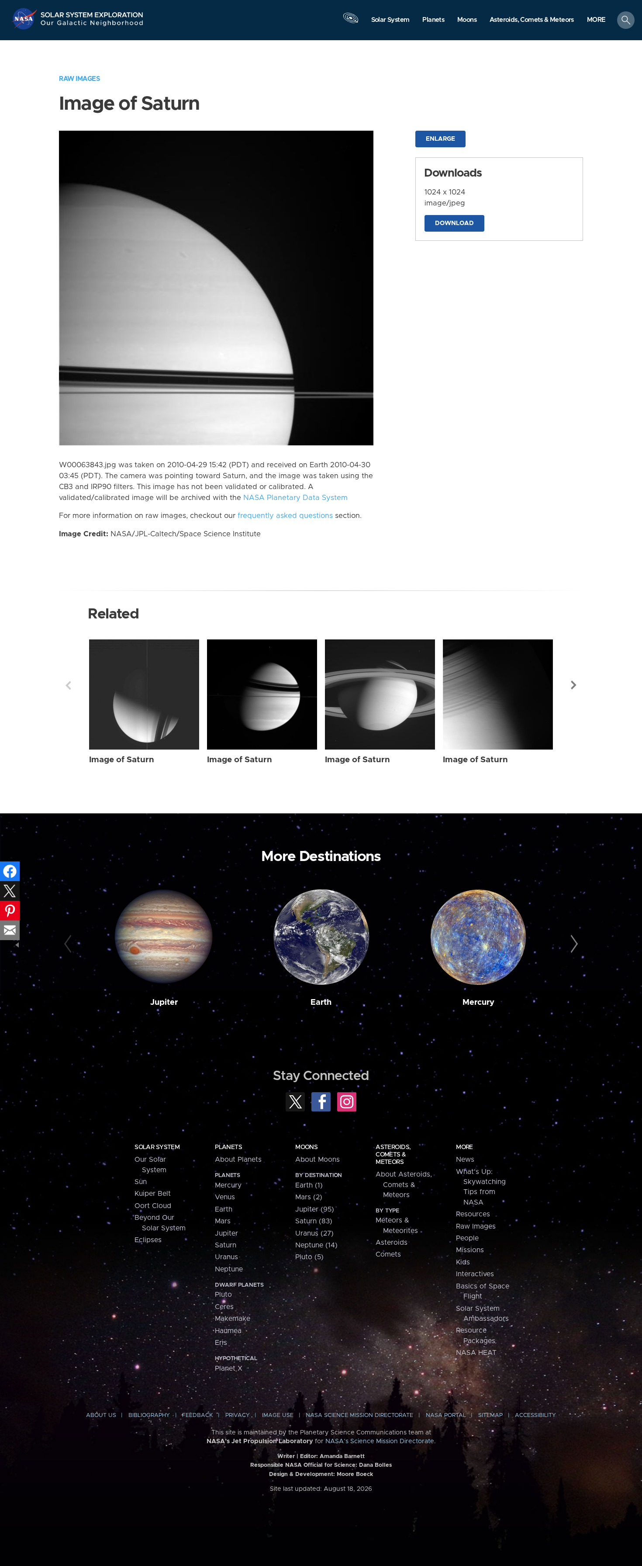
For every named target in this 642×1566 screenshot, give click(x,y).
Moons (306, 1147)
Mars (223, 1221)
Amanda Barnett (342, 1456)
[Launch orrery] (350, 22)
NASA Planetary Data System (295, 497)
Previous (68, 685)
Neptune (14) (316, 1245)
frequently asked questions (285, 515)
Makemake (232, 1318)
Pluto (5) (309, 1256)
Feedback (197, 1415)
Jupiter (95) (314, 1209)
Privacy (237, 1415)
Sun (141, 1181)
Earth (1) (309, 1185)
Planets (228, 1147)
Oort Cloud (153, 1205)
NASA (25, 18)
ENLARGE (440, 139)
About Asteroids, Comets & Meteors (404, 1184)
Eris (221, 1342)
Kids (463, 1262)
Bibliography (149, 1415)
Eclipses (148, 1239)
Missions (470, 1250)
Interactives (475, 1274)
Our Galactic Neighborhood (92, 25)
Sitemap (490, 1415)
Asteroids (391, 1242)
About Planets (238, 1159)
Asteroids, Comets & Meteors (393, 1154)
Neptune (229, 1269)
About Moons (317, 1159)
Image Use (277, 1415)
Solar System (157, 1147)
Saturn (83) (313, 1221)
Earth (321, 1002)
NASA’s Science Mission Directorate (379, 1441)
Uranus (226, 1256)
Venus (225, 1197)
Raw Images (79, 79)
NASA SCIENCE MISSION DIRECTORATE (359, 1415)
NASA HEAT (476, 1352)
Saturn (225, 1245)
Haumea (228, 1330)
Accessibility (535, 1415)
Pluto (223, 1294)
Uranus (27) (314, 1233)
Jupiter (164, 1002)
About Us (101, 1415)
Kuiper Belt (153, 1193)
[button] (596, 20)
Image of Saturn (121, 760)
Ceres (224, 1306)
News (465, 1159)
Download (454, 223)
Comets (388, 1254)
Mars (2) (308, 1197)
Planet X (228, 1368)
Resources (473, 1214)
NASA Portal (446, 1415)
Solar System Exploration (92, 12)
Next (573, 685)
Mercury (478, 1002)
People (467, 1238)
